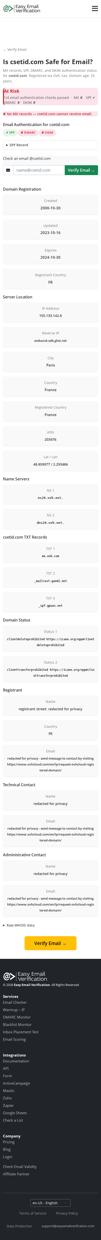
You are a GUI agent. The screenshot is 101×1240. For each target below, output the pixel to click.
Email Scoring (14, 1039)
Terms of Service (32, 1213)
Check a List (13, 1120)
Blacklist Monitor (17, 1024)
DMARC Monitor (17, 1017)
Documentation (16, 1060)
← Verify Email (15, 49)
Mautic (8, 1090)
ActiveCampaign (16, 1083)
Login (7, 1156)
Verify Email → (81, 170)
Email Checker (15, 1002)
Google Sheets (15, 1112)
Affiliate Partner (16, 1173)
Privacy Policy (67, 1213)
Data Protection (19, 1226)
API (6, 1068)
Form (7, 1075)
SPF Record (19, 145)
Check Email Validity (20, 1166)
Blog (7, 1149)
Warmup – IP (14, 1009)
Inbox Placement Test (20, 1031)
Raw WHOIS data (21, 925)
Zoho (7, 1097)
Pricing (8, 1141)
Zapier (8, 1105)
